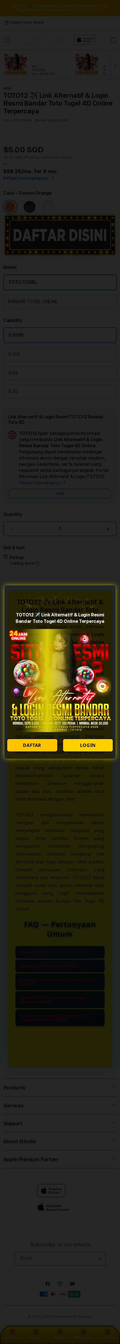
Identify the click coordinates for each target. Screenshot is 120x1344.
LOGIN (88, 745)
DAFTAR (32, 745)
